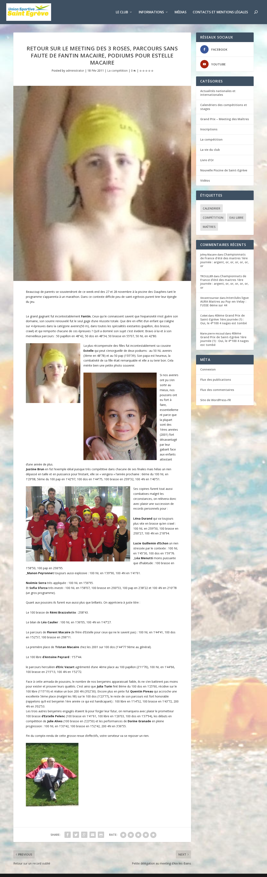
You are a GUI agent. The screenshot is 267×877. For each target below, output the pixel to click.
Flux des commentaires (217, 390)
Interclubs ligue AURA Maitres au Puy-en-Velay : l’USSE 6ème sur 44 (224, 301)
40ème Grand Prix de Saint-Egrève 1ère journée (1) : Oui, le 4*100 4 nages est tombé (223, 319)
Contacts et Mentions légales (220, 12)
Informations (151, 12)
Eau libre (236, 218)
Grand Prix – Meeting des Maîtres (224, 119)
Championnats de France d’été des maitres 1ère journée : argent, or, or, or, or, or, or (224, 260)
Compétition (213, 218)
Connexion (208, 369)
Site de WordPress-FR (215, 400)
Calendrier (211, 208)
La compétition (117, 70)
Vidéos (205, 180)
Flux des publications (215, 380)
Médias (180, 12)
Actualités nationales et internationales (218, 93)
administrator (75, 70)
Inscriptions (208, 129)
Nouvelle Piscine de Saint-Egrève (223, 170)
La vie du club (210, 150)
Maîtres (209, 227)
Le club (122, 12)
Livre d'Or (207, 160)
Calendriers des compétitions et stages (223, 107)
